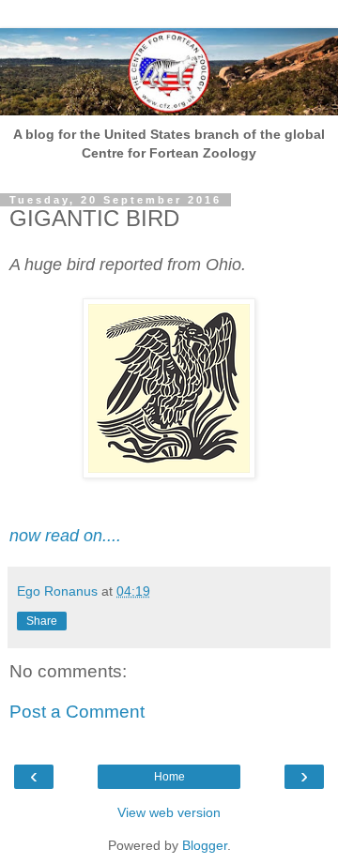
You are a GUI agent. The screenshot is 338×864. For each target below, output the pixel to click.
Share (41, 621)
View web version (169, 812)
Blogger (204, 845)
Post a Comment (77, 711)
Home (169, 776)
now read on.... (65, 535)
